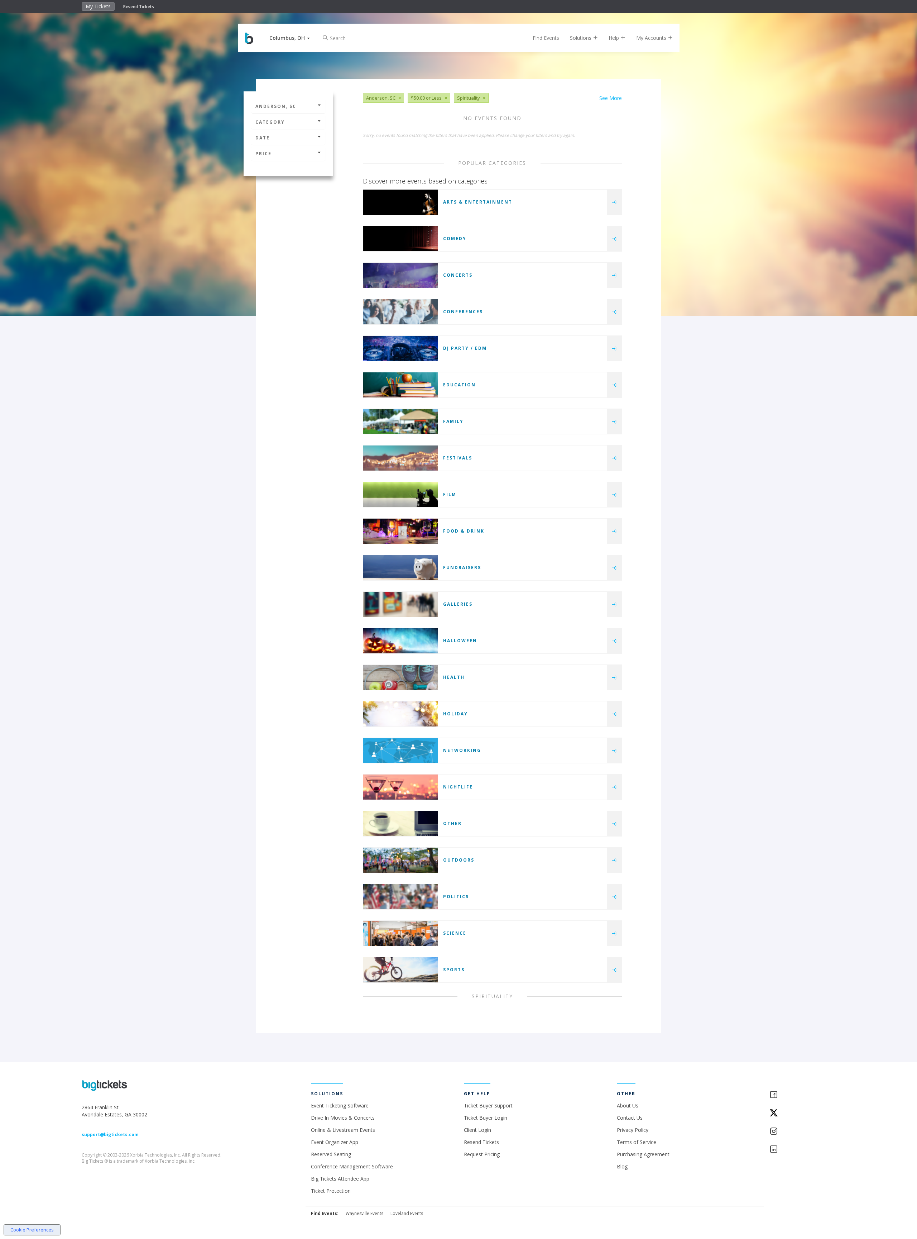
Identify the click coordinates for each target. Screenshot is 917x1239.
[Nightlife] (400, 787)
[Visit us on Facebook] (802, 1095)
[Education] (400, 384)
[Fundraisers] (400, 567)
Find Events (546, 37)
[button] (289, 37)
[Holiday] (400, 713)
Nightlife (458, 787)
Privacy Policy (632, 1129)
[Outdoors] (400, 860)
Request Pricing (482, 1154)
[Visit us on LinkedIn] (802, 1149)
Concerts (457, 275)
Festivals (457, 458)
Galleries (457, 604)
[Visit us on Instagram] (802, 1131)
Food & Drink (463, 531)
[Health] (400, 677)
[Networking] (400, 750)
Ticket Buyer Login (485, 1117)
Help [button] (614, 37)
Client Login (477, 1129)
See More (610, 98)
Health (454, 677)
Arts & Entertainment (477, 202)
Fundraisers (462, 567)
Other (452, 823)
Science (454, 933)
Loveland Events (406, 1213)
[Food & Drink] (400, 531)
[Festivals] (400, 458)
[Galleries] (400, 604)
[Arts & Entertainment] (400, 202)
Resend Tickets (138, 7)
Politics (456, 896)
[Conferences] (400, 311)
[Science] (400, 933)
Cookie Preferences (32, 1229)
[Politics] (400, 896)
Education (459, 385)
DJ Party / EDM (465, 348)
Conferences (463, 312)
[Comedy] (400, 238)
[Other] (400, 823)
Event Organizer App (334, 1142)
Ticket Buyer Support (488, 1105)
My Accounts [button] (652, 37)
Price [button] (263, 154)
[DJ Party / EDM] (400, 348)
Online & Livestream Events (343, 1129)
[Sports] (400, 969)
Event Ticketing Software (340, 1105)
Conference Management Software (352, 1166)
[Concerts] (400, 275)
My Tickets (98, 6)
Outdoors (458, 860)
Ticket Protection (331, 1190)
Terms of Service (636, 1142)
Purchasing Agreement (643, 1154)
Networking (462, 750)
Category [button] (270, 122)
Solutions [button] (581, 37)
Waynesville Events (364, 1213)
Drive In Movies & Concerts (343, 1117)
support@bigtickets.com (110, 1134)
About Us (627, 1105)
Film (449, 494)
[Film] (400, 494)
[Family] (400, 421)
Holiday (455, 714)
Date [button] (262, 138)
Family (453, 421)
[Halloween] (400, 640)
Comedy (454, 238)
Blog (622, 1166)
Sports (454, 970)
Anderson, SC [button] (275, 106)
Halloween (460, 641)
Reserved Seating (331, 1154)
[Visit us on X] (802, 1113)
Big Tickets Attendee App (340, 1178)
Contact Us (630, 1117)
